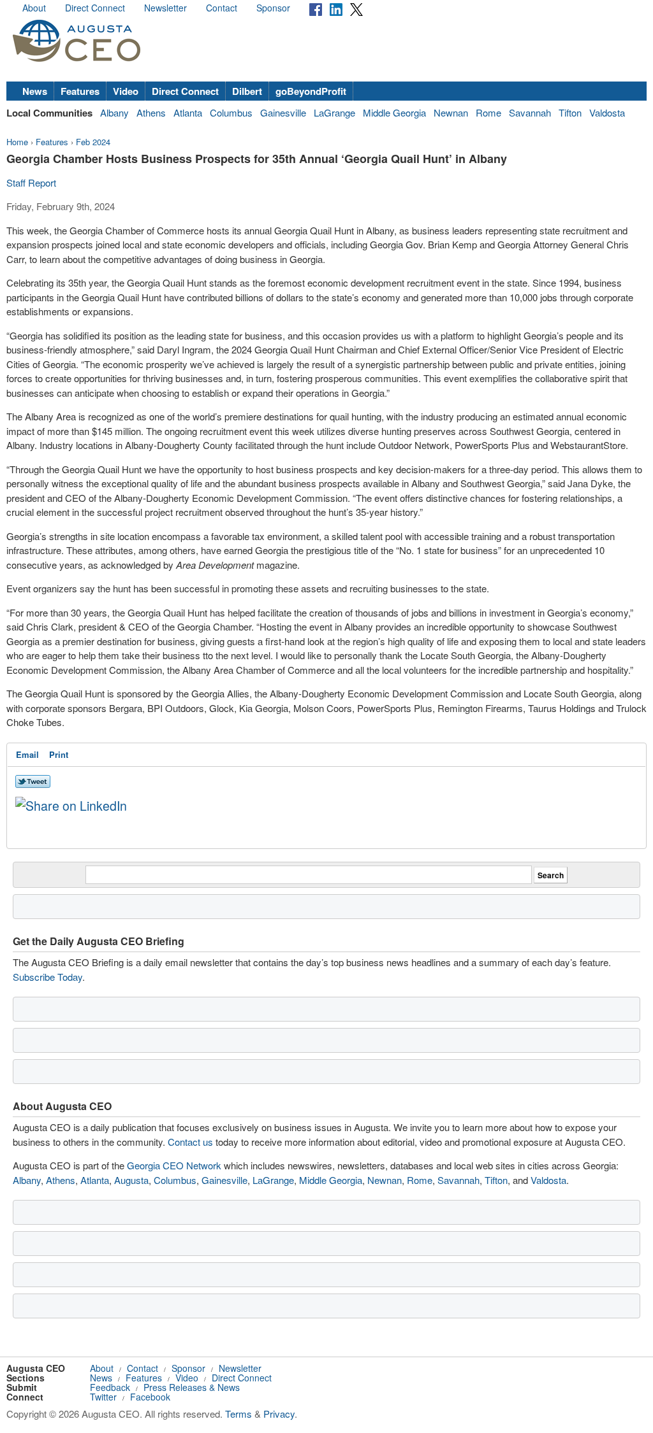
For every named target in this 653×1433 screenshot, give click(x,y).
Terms (238, 1413)
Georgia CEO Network (174, 1165)
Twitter (103, 1396)
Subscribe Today (47, 976)
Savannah (530, 112)
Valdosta (607, 112)
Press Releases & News (191, 1387)
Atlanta (187, 112)
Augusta (131, 1180)
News (34, 91)
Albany (114, 112)
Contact (221, 7)
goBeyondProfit (310, 91)
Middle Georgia (394, 112)
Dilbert (247, 91)
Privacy (279, 1413)
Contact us (190, 1141)
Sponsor (273, 7)
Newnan (451, 112)
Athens (151, 112)
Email (27, 754)
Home (17, 142)
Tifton (570, 112)
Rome (488, 112)
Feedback (110, 1387)
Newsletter (165, 7)
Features (80, 91)
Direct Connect (95, 7)
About (34, 7)
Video (125, 91)
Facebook (150, 1396)
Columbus (231, 112)
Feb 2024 (93, 142)
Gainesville (283, 112)
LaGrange (334, 112)
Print (58, 754)
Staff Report (31, 182)
